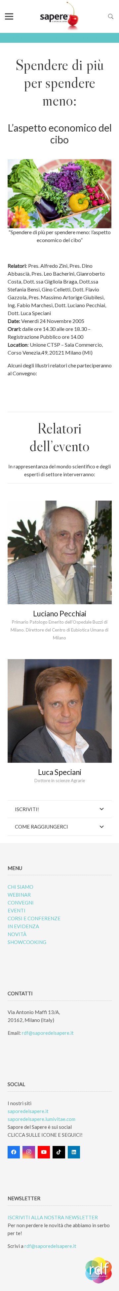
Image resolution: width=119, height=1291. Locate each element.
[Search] (111, 16)
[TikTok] (59, 1152)
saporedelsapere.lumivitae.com (41, 1119)
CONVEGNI (21, 903)
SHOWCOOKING (27, 942)
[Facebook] (14, 1152)
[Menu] (9, 16)
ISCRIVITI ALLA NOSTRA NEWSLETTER (53, 1217)
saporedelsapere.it (28, 1111)
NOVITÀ (17, 934)
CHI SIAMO (20, 887)
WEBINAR (19, 895)
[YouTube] (44, 1152)
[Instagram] (28, 1152)
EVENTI (16, 910)
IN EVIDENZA (23, 926)
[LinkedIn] (74, 1152)
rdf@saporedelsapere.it (48, 1033)
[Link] (60, 16)
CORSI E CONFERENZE (34, 918)
